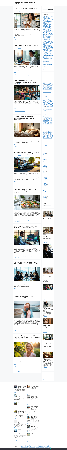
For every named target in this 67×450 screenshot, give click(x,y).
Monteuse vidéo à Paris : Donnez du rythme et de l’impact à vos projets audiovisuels (48, 60)
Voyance (45, 189)
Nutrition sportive (25, 220)
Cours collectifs (19, 111)
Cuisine (44, 160)
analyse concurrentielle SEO (18, 256)
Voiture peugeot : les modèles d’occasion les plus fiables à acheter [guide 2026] (26, 153)
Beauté (15, 39)
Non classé (44, 191)
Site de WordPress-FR (46, 379)
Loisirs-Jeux (35, 446)
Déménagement (23, 447)
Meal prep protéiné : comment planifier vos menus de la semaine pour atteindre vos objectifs (26, 191)
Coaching (45, 173)
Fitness (22, 111)
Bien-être (16, 111)
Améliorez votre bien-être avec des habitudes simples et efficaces (48, 360)
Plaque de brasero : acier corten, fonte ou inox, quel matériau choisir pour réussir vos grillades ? (48, 63)
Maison (15, 146)
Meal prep (21, 220)
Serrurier (45, 185)
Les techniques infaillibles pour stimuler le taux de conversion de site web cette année (26, 46)
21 (29, 442)
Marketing (44, 171)
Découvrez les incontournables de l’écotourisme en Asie (48, 127)
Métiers (16, 74)
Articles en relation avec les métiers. (20, 383)
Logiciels (44, 167)
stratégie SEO (34, 256)
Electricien (45, 177)
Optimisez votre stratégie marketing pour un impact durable (47, 343)
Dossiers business (45, 161)
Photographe (46, 447)
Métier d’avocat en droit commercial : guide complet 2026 (48, 309)
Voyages (44, 198)
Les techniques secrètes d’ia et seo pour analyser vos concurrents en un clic (25, 226)
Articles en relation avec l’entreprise (33, 383)
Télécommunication (46, 186)
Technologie (45, 196)
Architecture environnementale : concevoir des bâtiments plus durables (47, 68)
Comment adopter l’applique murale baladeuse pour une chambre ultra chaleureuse (24, 118)
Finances (16, 329)
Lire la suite (15, 37)
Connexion (44, 375)
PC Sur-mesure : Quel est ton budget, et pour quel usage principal (47, 53)
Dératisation (26, 447)
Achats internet (45, 152)
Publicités (45, 184)
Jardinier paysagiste (47, 179)
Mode (44, 190)
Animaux (44, 153)
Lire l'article (45, 242)
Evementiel (45, 178)
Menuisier (45, 180)
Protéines (28, 220)
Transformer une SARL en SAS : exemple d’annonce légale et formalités (34, 397)
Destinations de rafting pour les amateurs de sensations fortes (48, 107)
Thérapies (44, 197)
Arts (43, 154)
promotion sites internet (40, 1)
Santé (44, 192)
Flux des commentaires (46, 378)
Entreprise (32, 385)
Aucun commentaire (50, 237)
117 (17, 371)
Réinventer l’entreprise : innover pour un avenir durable (34, 407)
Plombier (45, 183)
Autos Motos (16, 183)
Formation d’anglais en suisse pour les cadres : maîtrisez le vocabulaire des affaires (26, 262)
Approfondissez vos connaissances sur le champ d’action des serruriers (48, 326)
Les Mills (24, 111)
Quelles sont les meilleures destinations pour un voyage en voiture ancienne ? (47, 114)
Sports (15, 110)
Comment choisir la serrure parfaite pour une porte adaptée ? (21, 421)
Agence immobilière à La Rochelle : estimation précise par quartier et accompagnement (48, 48)
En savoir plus (16, 392)
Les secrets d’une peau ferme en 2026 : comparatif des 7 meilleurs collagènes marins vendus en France (27, 337)
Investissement (45, 166)
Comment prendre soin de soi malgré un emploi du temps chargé (22, 412)
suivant (19, 371)
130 (45, 369)
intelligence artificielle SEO (29, 256)
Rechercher (50, 9)
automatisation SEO (23, 256)
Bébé (44, 158)
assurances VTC (17, 330)
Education (16, 290)
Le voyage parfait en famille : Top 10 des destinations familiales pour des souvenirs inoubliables (48, 85)
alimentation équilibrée (17, 220)
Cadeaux (44, 159)
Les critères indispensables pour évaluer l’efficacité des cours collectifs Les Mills (25, 81)
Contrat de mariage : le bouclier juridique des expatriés (47, 219)
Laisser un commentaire (17, 40)
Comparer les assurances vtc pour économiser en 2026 (24, 297)
